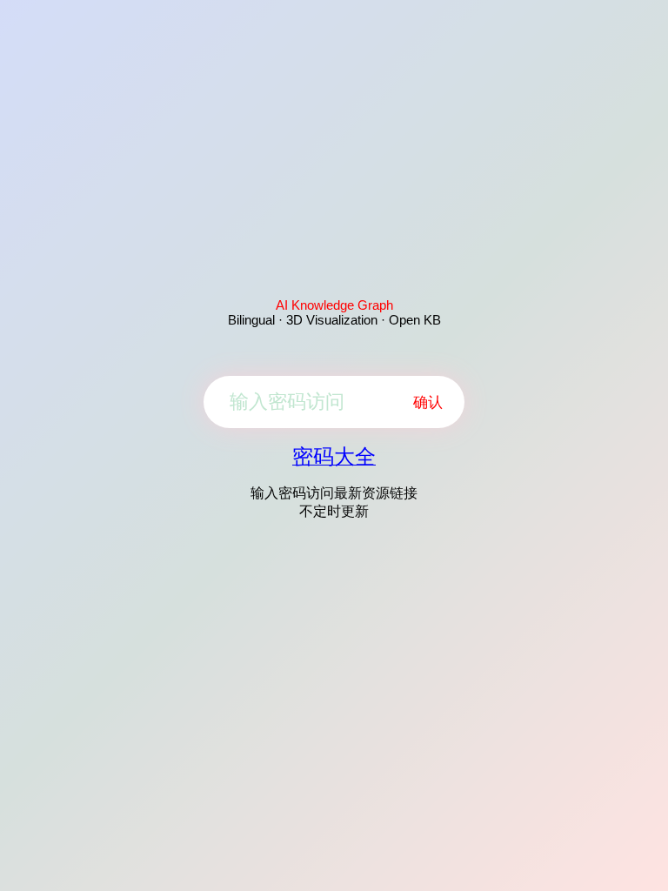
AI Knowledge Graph (334, 305)
